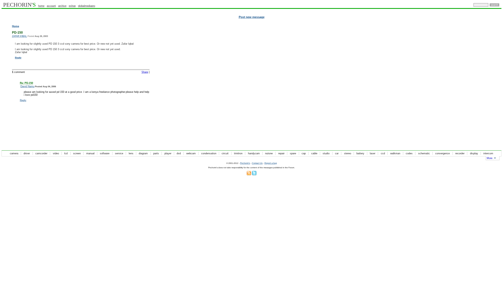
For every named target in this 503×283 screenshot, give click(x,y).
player (167, 153)
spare (293, 153)
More (489, 158)
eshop (72, 5)
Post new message (251, 17)
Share (144, 72)
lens (131, 153)
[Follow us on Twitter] (254, 174)
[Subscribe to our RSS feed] (249, 174)
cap (304, 153)
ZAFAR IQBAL (19, 36)
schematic (424, 153)
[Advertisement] (484, 84)
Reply (18, 57)
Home (15, 26)
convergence (442, 153)
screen (77, 153)
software (104, 153)
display (474, 153)
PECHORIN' (19, 5)
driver (27, 153)
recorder (459, 153)
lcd (66, 153)
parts (156, 153)
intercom (488, 153)
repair (281, 153)
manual (90, 153)
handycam (254, 153)
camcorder (41, 153)
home (41, 5)
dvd (179, 153)
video (56, 153)
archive (62, 5)
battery (360, 153)
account (51, 5)
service (119, 153)
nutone (269, 153)
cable (314, 153)
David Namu (27, 86)
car (337, 153)
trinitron (238, 153)
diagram (143, 153)
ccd (383, 153)
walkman (395, 153)
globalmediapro (86, 5)
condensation (208, 153)
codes (409, 153)
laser (372, 153)
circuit (225, 153)
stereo (347, 153)
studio (326, 153)
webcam (191, 153)
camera (14, 153)
